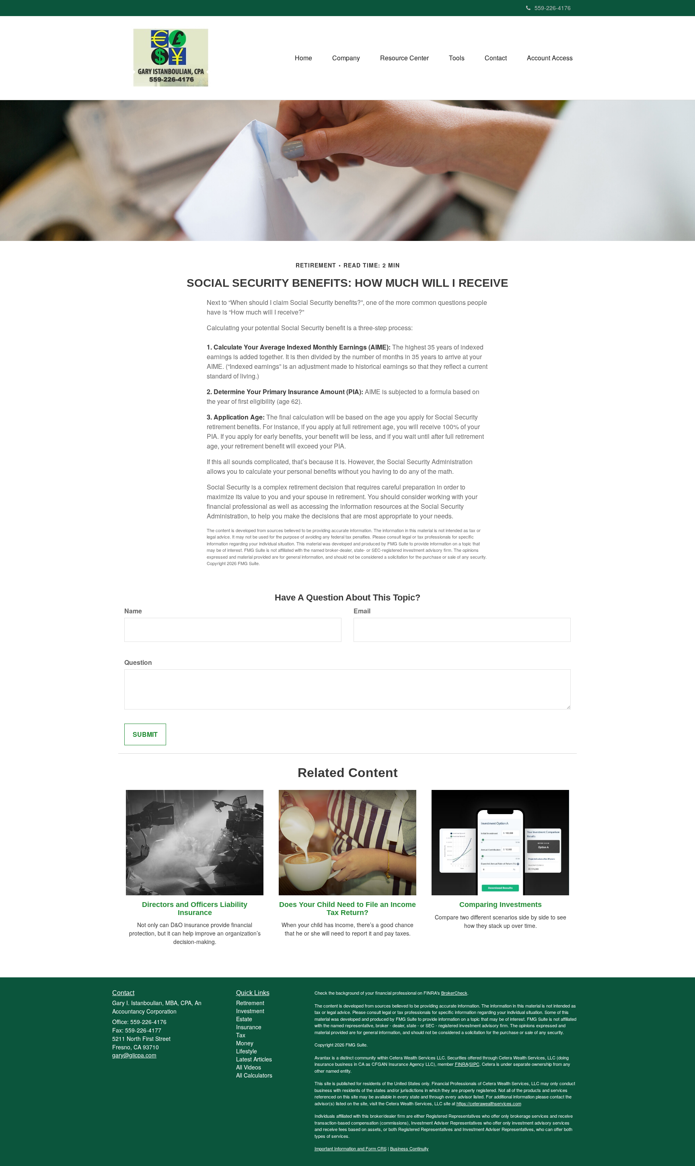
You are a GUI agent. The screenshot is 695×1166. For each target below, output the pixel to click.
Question (138, 662)
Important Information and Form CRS (351, 1148)
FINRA (461, 1064)
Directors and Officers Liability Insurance (194, 909)
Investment (250, 1011)
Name (133, 611)
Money (244, 1043)
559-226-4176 (553, 8)
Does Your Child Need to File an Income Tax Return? (347, 909)
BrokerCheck (454, 992)
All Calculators (254, 1075)
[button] (346, 58)
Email (362, 611)
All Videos (248, 1067)
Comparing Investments (500, 905)
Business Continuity (409, 1148)
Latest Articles (254, 1059)
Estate (244, 1019)
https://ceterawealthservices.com (488, 1103)
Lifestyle (246, 1051)
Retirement (250, 1003)
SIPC (474, 1064)
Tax (240, 1035)
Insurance (248, 1027)
